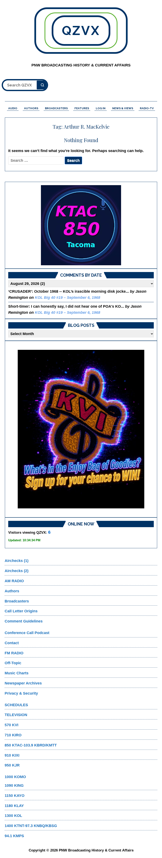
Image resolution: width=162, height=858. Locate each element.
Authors (12, 591)
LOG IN (100, 108)
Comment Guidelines (24, 621)
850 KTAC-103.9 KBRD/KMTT (31, 745)
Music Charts (16, 673)
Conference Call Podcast (27, 633)
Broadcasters (17, 601)
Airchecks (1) (16, 561)
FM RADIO (14, 653)
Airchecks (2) (16, 571)
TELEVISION (16, 715)
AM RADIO (14, 581)
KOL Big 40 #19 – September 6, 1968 (67, 297)
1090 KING (14, 785)
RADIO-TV (147, 108)
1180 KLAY (14, 806)
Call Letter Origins (21, 611)
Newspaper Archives (23, 683)
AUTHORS (31, 108)
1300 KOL (13, 816)
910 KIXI (12, 755)
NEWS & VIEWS (122, 108)
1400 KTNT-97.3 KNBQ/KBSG (31, 826)
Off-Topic (13, 663)
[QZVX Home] (81, 225)
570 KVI (11, 725)
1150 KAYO (14, 795)
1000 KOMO (15, 777)
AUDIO (12, 108)
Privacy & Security (21, 693)
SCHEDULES (16, 705)
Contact (12, 643)
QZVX (81, 30)
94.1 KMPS (14, 836)
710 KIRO (13, 735)
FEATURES (81, 108)
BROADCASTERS (56, 108)
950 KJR (12, 765)
